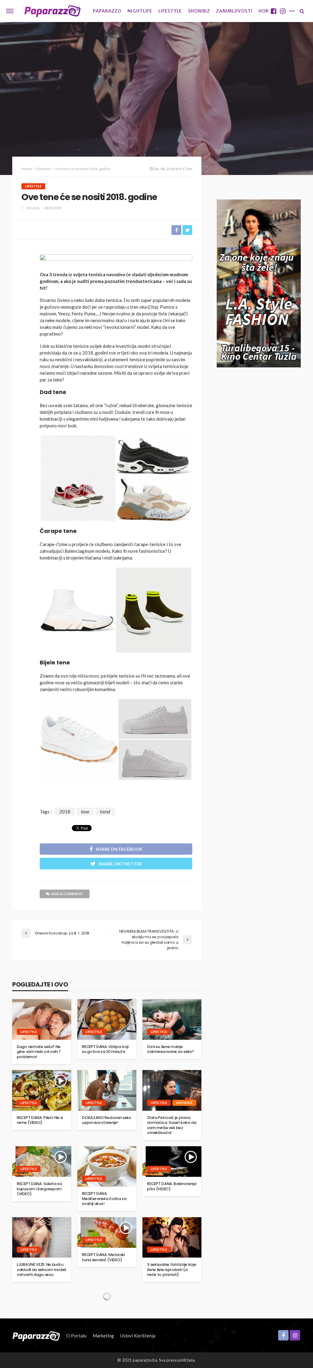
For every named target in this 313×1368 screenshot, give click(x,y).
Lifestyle (170, 11)
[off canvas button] (9, 11)
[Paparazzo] (36, 1335)
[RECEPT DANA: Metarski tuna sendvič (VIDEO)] (106, 1232)
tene (85, 811)
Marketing (103, 1335)
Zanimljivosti (234, 11)
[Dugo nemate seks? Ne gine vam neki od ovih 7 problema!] (41, 1019)
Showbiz (199, 11)
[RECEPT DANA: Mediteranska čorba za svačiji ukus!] (106, 1166)
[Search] (301, 11)
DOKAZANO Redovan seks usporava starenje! (106, 1120)
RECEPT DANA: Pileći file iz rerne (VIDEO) (40, 1120)
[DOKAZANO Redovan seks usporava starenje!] (106, 1090)
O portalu (76, 1335)
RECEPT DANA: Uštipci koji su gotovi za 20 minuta (105, 1049)
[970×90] (116, 261)
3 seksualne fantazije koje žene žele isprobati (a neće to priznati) (171, 1269)
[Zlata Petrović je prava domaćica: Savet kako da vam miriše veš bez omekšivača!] (171, 1090)
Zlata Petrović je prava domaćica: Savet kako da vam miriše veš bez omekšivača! (171, 1125)
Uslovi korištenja (137, 1335)
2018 (64, 811)
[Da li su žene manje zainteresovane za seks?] (171, 1019)
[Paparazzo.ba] (52, 11)
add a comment (67, 893)
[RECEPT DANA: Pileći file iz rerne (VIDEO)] (41, 1090)
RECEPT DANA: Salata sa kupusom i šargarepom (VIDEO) (39, 1188)
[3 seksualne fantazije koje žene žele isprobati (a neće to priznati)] (171, 1237)
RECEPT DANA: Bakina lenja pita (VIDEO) (172, 1186)
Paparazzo (107, 11)
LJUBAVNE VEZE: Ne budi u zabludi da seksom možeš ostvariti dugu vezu (41, 1269)
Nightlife (139, 11)
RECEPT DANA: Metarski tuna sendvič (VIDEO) (103, 1257)
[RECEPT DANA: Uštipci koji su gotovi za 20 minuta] (106, 1019)
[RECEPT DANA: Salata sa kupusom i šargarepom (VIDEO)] (41, 1161)
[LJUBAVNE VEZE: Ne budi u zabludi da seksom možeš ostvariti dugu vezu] (41, 1237)
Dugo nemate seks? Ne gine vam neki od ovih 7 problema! (39, 1051)
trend (105, 811)
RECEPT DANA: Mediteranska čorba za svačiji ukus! (104, 1198)
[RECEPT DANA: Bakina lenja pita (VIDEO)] (171, 1161)
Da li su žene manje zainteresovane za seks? (170, 1049)
